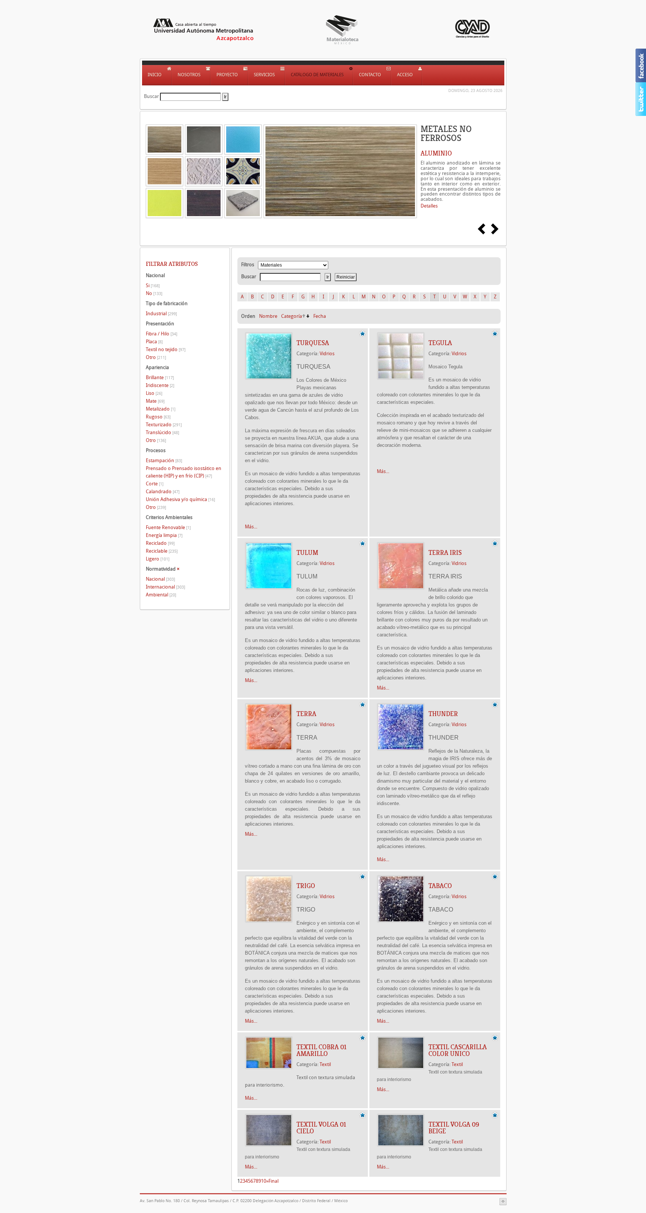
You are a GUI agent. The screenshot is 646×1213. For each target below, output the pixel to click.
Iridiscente (160, 385)
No (154, 293)
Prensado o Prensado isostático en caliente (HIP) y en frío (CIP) (183, 472)
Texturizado (164, 424)
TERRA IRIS (445, 553)
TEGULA (440, 343)
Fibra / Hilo (161, 334)
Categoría (291, 316)
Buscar (151, 96)
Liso (154, 393)
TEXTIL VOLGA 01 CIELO (321, 1127)
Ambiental (161, 595)
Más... (251, 526)
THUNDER (443, 714)
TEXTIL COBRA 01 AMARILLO (321, 1050)
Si (153, 285)
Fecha (319, 316)
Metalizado (160, 409)
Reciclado (160, 543)
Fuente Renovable (168, 527)
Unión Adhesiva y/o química (180, 499)
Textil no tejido (165, 349)
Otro (156, 357)
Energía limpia (164, 535)
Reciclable (162, 551)
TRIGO (305, 886)
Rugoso (158, 417)
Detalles (429, 206)
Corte (154, 483)
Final (273, 1181)
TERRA (306, 714)
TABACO (440, 886)
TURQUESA (312, 343)
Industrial (161, 313)
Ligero (157, 559)
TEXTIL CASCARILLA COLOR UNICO (457, 1050)
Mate (155, 401)
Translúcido (162, 432)
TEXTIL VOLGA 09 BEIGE (453, 1127)
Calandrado (162, 491)
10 (263, 1181)
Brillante (160, 377)
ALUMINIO (436, 153)
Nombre (268, 316)
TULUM (307, 553)
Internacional (165, 587)
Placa (154, 341)
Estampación (164, 460)
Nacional (160, 579)
